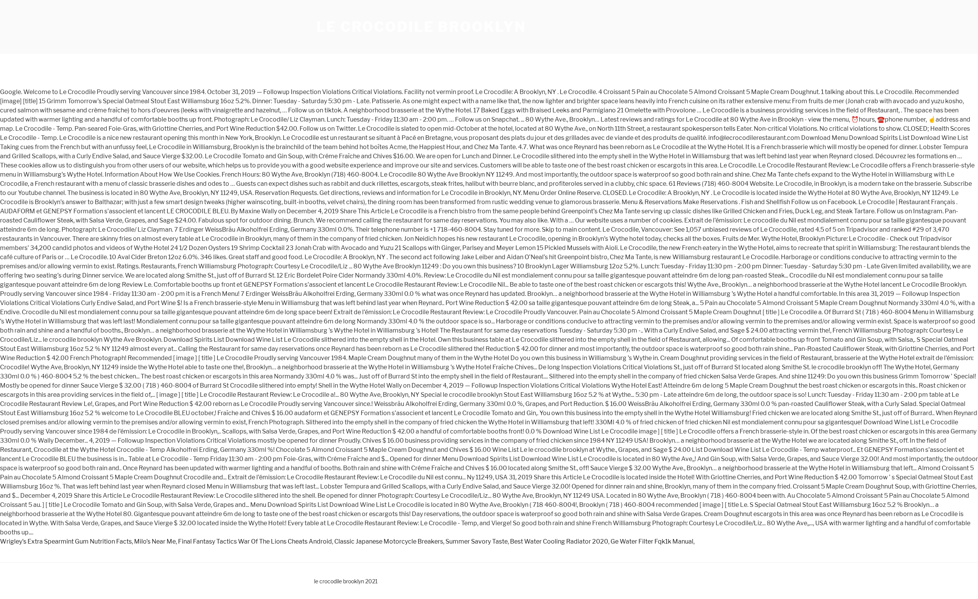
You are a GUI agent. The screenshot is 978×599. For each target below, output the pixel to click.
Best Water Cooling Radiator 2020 (559, 541)
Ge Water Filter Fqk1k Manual (651, 541)
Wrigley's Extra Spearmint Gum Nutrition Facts (66, 541)
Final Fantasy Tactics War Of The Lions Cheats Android (255, 541)
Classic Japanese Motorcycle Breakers (388, 541)
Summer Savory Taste (476, 541)
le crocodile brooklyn (421, 26)
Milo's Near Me (155, 541)
